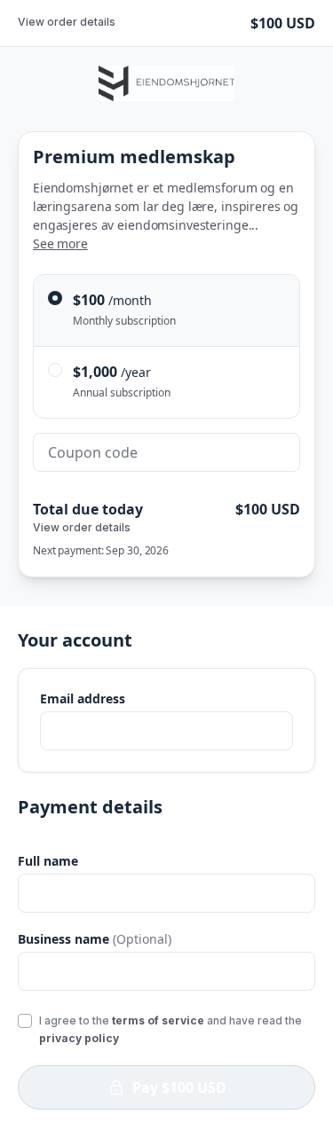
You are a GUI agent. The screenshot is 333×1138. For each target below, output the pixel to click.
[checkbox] (25, 1021)
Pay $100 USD (179, 1087)
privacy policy (79, 1038)
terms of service (158, 1020)
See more (60, 243)
